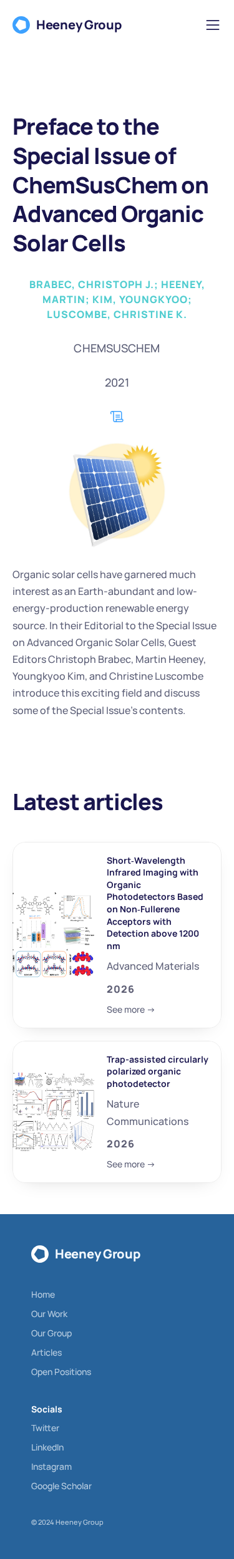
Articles (46, 1352)
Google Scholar (61, 1486)
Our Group (51, 1333)
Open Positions (61, 1372)
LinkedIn (47, 1447)
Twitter (45, 1428)
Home (43, 1294)
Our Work (49, 1314)
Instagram (51, 1466)
